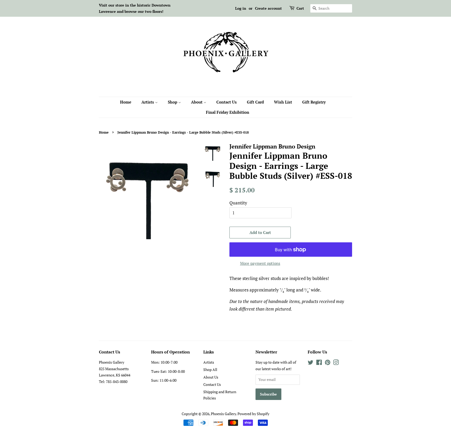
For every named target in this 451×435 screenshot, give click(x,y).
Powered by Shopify (253, 413)
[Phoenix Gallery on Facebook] (319, 363)
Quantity (238, 203)
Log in (240, 8)
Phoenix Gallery (223, 413)
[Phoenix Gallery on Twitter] (310, 363)
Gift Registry (314, 102)
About (197, 102)
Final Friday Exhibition (227, 112)
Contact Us (226, 102)
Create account (268, 8)
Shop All (210, 369)
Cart (300, 8)
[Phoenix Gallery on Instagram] (336, 363)
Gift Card (255, 102)
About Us (210, 377)
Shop (173, 102)
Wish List (283, 102)
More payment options (260, 263)
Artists (148, 102)
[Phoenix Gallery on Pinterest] (327, 363)
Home (125, 102)
